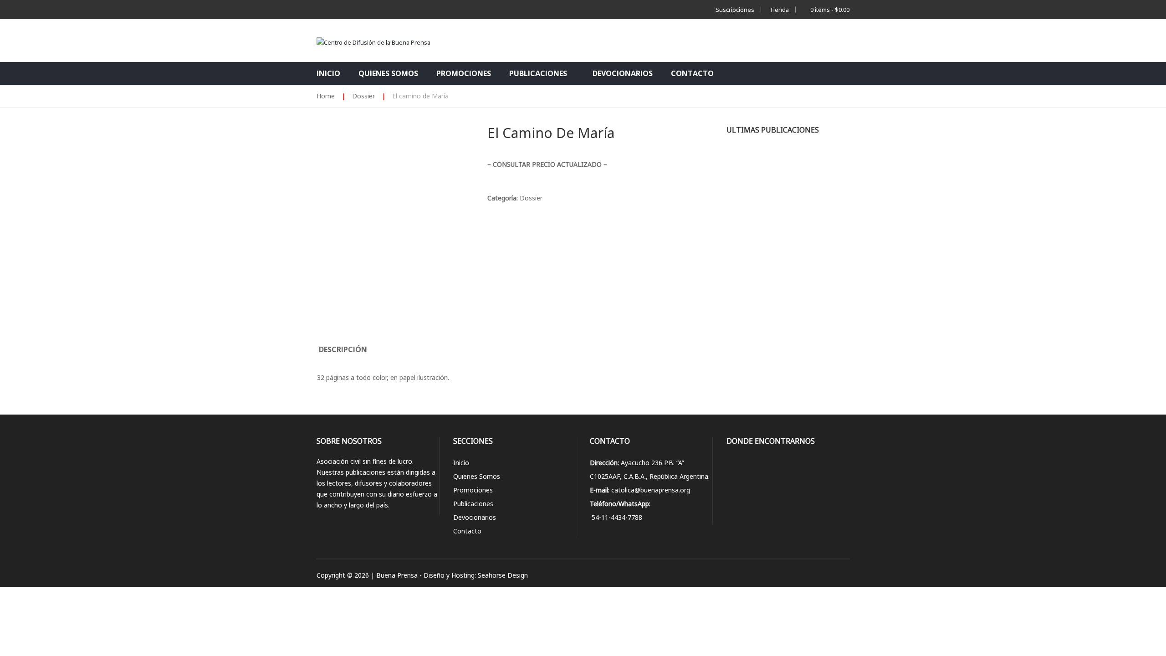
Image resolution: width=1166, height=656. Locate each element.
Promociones (473, 490)
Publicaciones (473, 503)
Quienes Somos (476, 476)
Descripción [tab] (343, 349)
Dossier (531, 198)
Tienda (779, 9)
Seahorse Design (503, 575)
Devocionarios (474, 517)
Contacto (467, 531)
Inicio (461, 462)
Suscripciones (735, 9)
